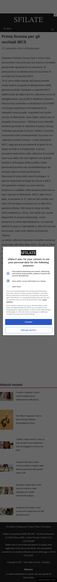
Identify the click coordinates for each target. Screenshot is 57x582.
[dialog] (28, 291)
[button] (28, 287)
